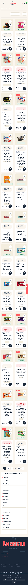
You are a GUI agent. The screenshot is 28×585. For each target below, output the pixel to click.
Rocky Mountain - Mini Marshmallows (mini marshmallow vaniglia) (21, 116)
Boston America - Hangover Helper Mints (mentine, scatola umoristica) (7, 119)
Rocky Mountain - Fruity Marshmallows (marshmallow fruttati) (21, 77)
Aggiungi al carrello (10, 49)
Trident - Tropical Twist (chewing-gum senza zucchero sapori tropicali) (7, 411)
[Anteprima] (10, 25)
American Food (20, 192)
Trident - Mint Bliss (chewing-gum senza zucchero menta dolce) (21, 268)
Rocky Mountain (7, 72)
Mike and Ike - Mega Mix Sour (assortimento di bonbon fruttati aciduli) (7, 337)
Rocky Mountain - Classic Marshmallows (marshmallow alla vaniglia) (7, 155)
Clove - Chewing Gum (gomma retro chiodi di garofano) (7, 234)
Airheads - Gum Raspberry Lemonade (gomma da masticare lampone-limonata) (7, 375)
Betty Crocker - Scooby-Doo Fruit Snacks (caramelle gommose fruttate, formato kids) (7, 451)
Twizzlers (19, 406)
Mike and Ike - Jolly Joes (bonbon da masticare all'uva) (21, 337)
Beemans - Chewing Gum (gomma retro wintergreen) (7, 267)
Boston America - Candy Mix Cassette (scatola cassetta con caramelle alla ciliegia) (21, 159)
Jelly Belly (5, 38)
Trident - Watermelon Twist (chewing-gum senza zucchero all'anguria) (21, 451)
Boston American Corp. (6, 113)
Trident (18, 263)
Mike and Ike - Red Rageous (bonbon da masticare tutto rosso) (21, 301)
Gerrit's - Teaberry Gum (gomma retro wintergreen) (21, 197)
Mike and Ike (5, 296)
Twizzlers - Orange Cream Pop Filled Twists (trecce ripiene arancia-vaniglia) (21, 412)
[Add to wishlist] (10, 21)
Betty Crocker (6, 445)
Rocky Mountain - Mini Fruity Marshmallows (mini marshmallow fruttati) (7, 78)
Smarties (4, 192)
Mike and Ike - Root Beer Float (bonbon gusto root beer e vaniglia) (21, 372)
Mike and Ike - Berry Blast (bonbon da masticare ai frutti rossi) (7, 301)
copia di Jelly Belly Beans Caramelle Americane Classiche (21, 41)
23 (19, 468)
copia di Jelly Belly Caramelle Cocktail (7, 41)
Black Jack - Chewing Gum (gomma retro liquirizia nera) (21, 234)
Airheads (4, 369)
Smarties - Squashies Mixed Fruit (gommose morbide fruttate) (6, 198)
